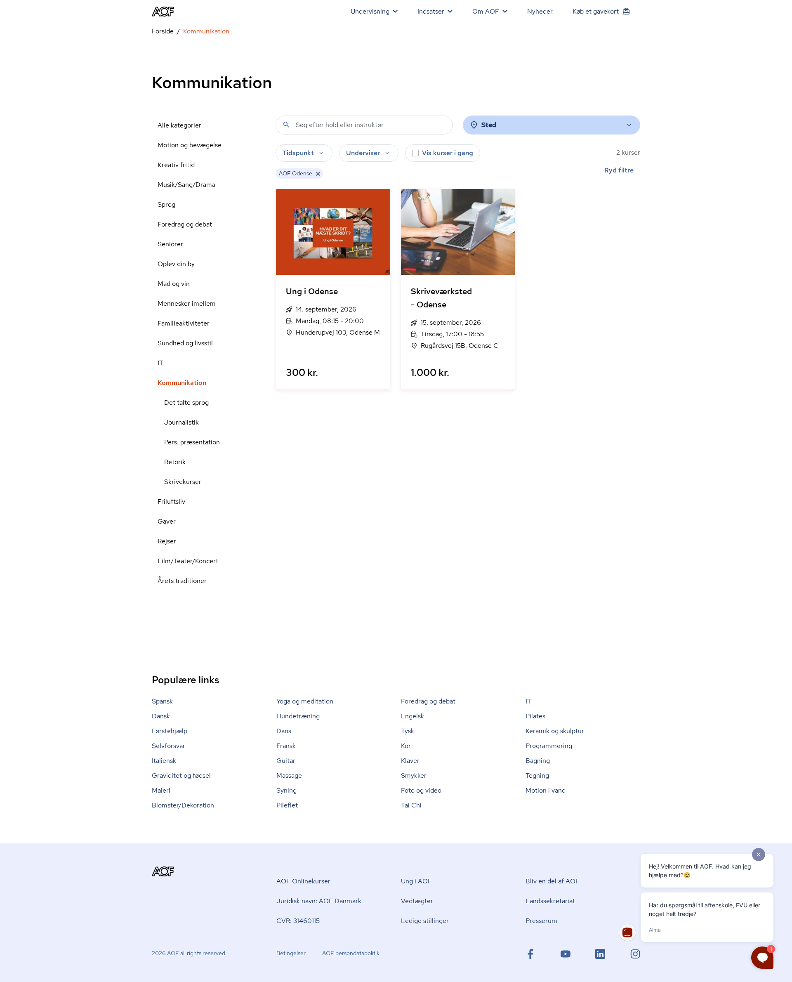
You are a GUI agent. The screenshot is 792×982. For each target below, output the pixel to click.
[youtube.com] (565, 954)
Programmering (549, 745)
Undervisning (370, 11)
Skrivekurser (182, 481)
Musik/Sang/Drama (186, 184)
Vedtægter (417, 901)
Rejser (167, 541)
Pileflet (287, 805)
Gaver (167, 521)
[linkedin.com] (600, 954)
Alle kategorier (179, 125)
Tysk (407, 731)
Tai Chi (411, 805)
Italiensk (164, 760)
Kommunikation (182, 382)
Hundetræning (298, 716)
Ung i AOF (416, 881)
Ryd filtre (619, 170)
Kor (406, 745)
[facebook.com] (530, 954)
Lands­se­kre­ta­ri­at (550, 901)
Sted (488, 124)
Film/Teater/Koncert (188, 561)
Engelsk (412, 716)
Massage (289, 775)
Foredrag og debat (185, 224)
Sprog (166, 204)
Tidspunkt (298, 153)
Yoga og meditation (304, 701)
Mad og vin (174, 283)
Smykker (414, 775)
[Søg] (286, 124)
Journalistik (181, 422)
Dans (283, 731)
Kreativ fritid (176, 165)
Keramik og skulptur (555, 731)
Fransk (286, 745)
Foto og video (421, 790)
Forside (163, 31)
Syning (286, 790)
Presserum (541, 920)
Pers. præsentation (192, 442)
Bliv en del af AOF (553, 881)
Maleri (161, 790)
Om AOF (485, 11)
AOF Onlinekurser (303, 881)
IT (160, 363)
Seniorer (170, 244)
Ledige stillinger (425, 920)
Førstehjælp (169, 731)
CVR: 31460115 (298, 920)
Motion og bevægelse (190, 145)
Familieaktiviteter (184, 323)
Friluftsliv (171, 501)
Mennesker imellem (187, 303)
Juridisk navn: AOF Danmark (318, 901)
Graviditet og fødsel (181, 775)
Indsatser (430, 11)
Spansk (162, 701)
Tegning (537, 775)
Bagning (538, 760)
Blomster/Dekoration (183, 805)
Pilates (535, 716)
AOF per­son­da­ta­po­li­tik (351, 953)
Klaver (410, 760)
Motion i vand (546, 790)
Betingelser (291, 953)
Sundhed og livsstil (185, 343)
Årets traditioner (182, 580)
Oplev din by (176, 264)
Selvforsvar (168, 745)
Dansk (161, 716)
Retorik (175, 462)
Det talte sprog (186, 402)
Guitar (285, 760)
